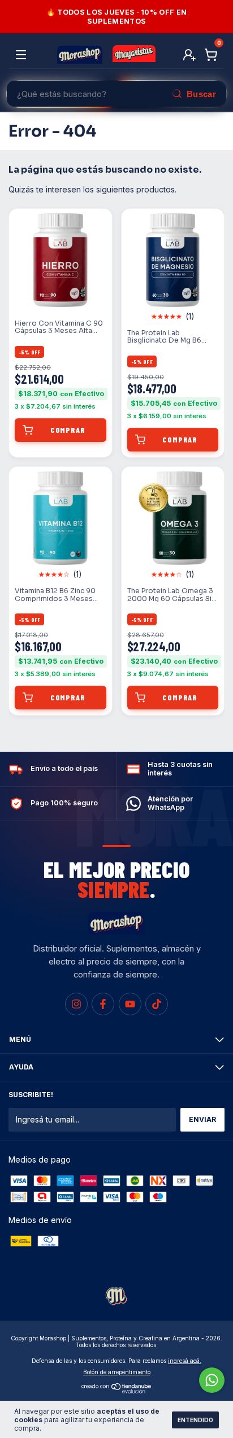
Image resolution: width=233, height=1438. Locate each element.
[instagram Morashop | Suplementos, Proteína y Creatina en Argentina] (76, 1004)
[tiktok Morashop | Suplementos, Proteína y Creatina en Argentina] (156, 1004)
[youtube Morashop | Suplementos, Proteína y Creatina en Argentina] (130, 1004)
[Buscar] (193, 94)
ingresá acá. (184, 1360)
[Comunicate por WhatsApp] (212, 1380)
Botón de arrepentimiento (116, 1372)
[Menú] (23, 55)
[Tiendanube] (116, 1390)
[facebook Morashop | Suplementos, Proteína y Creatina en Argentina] (103, 1004)
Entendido (195, 1420)
